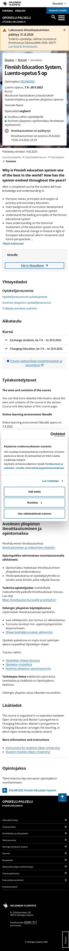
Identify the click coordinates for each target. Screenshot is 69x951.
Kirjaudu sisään (58, 10)
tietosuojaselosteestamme (47, 467)
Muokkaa (32, 502)
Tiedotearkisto (9, 826)
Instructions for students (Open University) (33, 748)
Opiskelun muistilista (19, 664)
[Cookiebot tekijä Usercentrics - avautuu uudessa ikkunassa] (50, 434)
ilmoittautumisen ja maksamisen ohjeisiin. (28, 547)
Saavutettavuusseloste (12, 880)
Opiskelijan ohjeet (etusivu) (23, 660)
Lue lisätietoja (50, 480)
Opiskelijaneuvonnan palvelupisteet (24, 297)
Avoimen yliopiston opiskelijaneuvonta (26, 303)
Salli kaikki (34, 491)
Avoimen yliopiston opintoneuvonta (28, 668)
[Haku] (53, 17)
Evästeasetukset (10, 886)
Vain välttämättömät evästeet (34, 513)
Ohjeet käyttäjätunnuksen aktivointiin (29, 632)
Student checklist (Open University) (28, 752)
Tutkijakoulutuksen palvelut (19, 308)
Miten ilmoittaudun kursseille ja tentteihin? (29, 600)
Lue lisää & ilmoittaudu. (23, 46)
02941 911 (30, 922)
